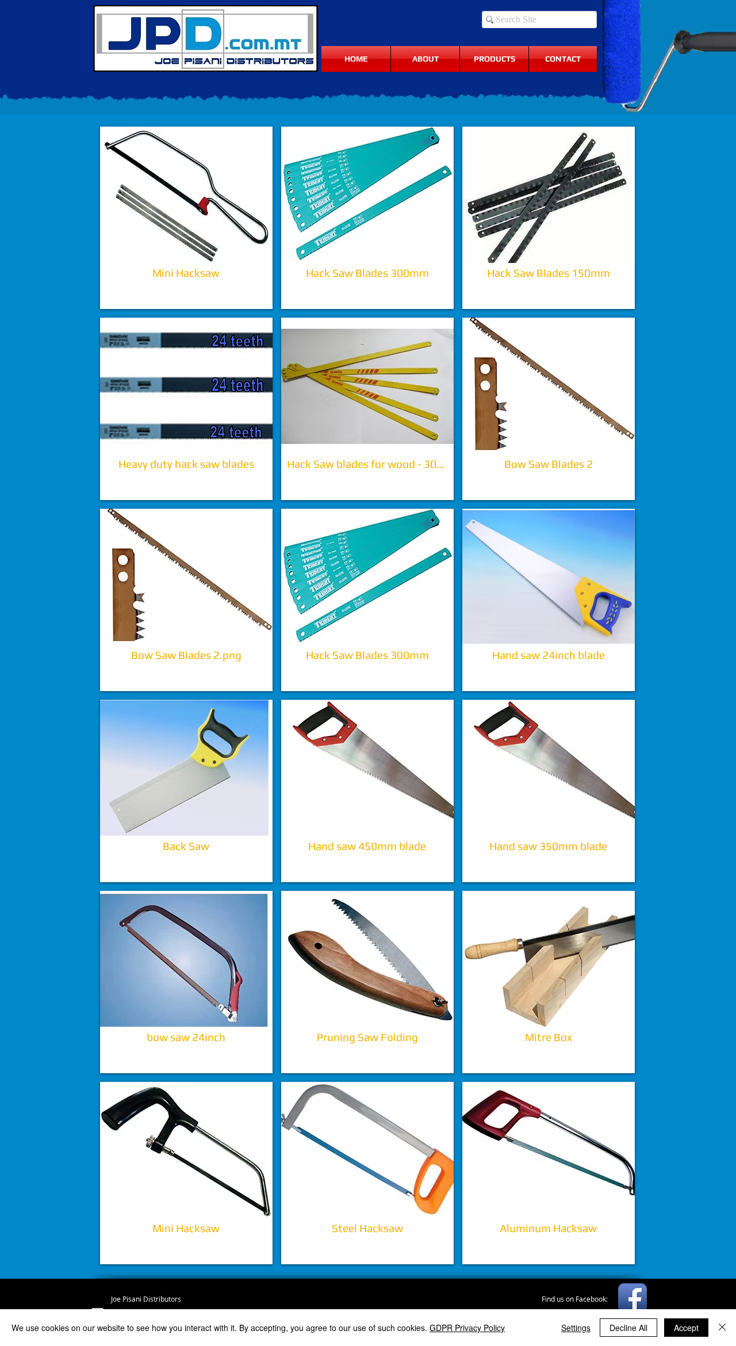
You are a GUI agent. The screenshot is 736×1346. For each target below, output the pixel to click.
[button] (186, 218)
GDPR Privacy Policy (467, 1327)
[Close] (722, 1327)
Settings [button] (576, 1327)
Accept (686, 1327)
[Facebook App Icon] (632, 1297)
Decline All (628, 1327)
